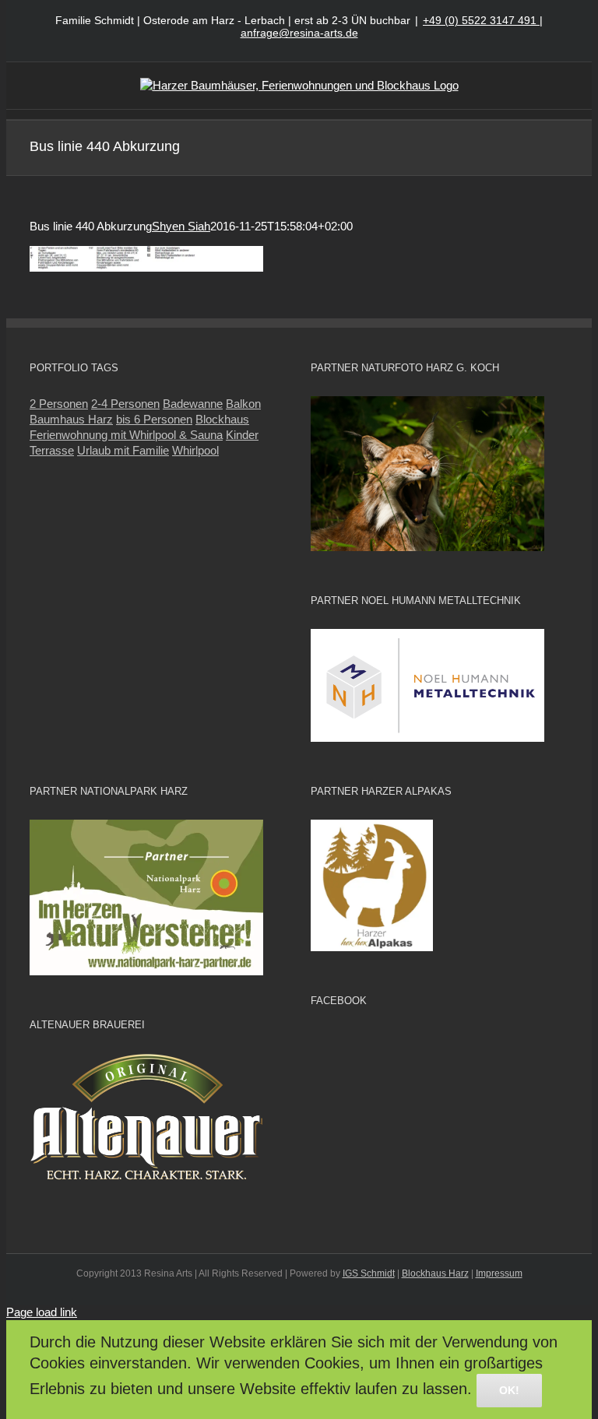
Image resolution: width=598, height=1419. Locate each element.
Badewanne (193, 403)
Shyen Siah (181, 226)
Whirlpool (195, 450)
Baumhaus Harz (71, 419)
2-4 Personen (125, 403)
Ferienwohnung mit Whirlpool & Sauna (126, 434)
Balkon (243, 403)
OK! (509, 1390)
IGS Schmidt (369, 1273)
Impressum (499, 1273)
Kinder (242, 434)
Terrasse (52, 450)
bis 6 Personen (154, 419)
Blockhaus (222, 419)
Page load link (41, 1312)
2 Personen (59, 403)
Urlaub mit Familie (123, 450)
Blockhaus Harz (435, 1273)
